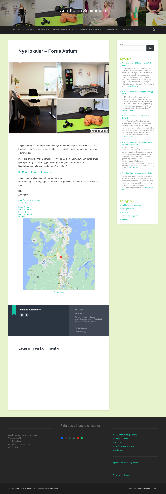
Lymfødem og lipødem (130, 216)
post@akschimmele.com (29, 200)
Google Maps (59, 292)
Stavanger (92, 321)
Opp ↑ (155, 488)
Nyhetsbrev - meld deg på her (125, 462)
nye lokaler (88, 319)
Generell (78, 313)
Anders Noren (143, 488)
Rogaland (98, 319)
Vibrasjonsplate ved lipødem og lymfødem (137, 173)
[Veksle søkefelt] (154, 30)
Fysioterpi (85, 317)
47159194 (22, 202)
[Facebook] (62, 438)
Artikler (15, 30)
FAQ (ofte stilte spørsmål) (131, 205)
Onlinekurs (125, 219)
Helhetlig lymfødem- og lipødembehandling (48, 30)
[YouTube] (78, 438)
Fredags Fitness (128, 209)
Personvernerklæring (122, 475)
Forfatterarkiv (22, 315)
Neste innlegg (80, 332)
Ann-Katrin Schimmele (83, 10)
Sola (85, 321)
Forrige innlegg (81, 328)
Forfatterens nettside (27, 315)
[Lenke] (74, 438)
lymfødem (79, 319)
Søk (121, 45)
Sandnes (78, 321)
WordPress (52, 488)
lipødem (93, 317)
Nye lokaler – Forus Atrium (47, 51)
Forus (77, 317)
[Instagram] (66, 438)
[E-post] (70, 438)
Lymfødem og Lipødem (118, 30)
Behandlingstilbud (89, 30)
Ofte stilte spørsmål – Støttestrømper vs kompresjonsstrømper (137, 143)
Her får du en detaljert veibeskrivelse (35, 172)
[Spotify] (82, 438)
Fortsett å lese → (131, 86)
